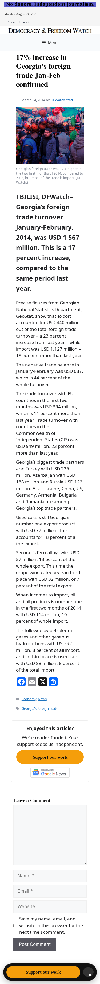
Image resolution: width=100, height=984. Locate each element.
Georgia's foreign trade (40, 708)
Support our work (50, 757)
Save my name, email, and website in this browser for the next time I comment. (51, 925)
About (11, 22)
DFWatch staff (62, 100)
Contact (24, 22)
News (42, 698)
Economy (29, 698)
